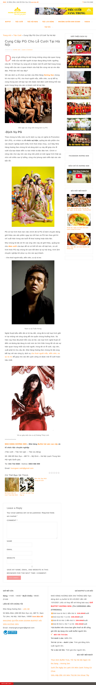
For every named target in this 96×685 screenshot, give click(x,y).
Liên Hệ (26, 609)
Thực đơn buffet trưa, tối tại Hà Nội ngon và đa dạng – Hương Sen (79, 209)
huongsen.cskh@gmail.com (22, 468)
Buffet (40, 444)
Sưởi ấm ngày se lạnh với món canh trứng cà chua (77, 228)
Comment (12, 520)
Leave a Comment (27, 49)
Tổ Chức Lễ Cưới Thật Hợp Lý (27, 494)
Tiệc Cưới (17, 35)
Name (9, 541)
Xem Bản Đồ (35, 2)
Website (11, 558)
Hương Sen (49, 75)
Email (9, 549)
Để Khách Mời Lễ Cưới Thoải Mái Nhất (11, 494)
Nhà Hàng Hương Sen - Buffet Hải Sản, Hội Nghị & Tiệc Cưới (17, 11)
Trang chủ (7, 35)
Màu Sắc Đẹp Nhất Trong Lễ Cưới (41, 479)
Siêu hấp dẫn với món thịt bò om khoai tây (78, 247)
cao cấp (54, 444)
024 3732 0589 (88, 2)
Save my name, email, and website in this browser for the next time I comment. (27, 571)
